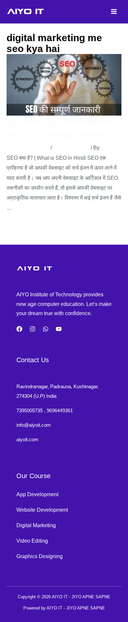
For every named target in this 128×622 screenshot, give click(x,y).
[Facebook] (19, 329)
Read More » (22, 223)
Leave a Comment (28, 147)
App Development (37, 494)
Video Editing (32, 541)
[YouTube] (59, 329)
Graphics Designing (39, 556)
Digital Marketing (36, 525)
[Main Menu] (113, 11)
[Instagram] (32, 329)
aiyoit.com (27, 439)
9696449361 (60, 410)
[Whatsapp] (46, 329)
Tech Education (71, 147)
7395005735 (29, 410)
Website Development (42, 510)
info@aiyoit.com (33, 425)
